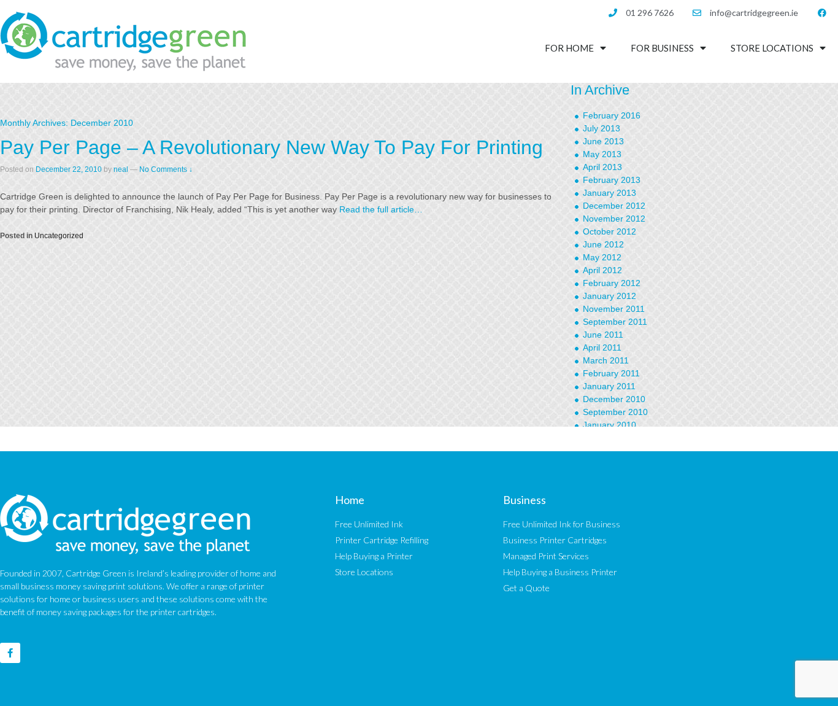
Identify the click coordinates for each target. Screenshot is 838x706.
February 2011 (611, 373)
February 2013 (611, 180)
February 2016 (611, 115)
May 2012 (602, 257)
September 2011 (615, 322)
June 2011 (603, 334)
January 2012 (609, 296)
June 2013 (603, 141)
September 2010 (615, 412)
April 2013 (602, 167)
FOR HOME (569, 47)
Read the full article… (380, 209)
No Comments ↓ (166, 169)
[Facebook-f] (10, 653)
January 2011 (609, 386)
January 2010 (609, 425)
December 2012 (614, 206)
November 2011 (614, 309)
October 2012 (609, 231)
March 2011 (606, 360)
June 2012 (603, 244)
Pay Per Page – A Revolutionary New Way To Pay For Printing (271, 147)
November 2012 (614, 218)
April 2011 (602, 347)
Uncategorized (58, 235)
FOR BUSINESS (662, 47)
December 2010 (614, 399)
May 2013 (602, 154)
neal (120, 169)
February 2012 (611, 283)
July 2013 (601, 128)
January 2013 (609, 193)
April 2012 (602, 270)
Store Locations (772, 47)
